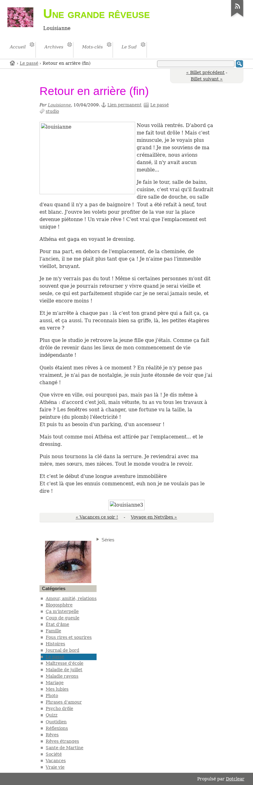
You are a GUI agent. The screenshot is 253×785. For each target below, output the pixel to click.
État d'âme (57, 624)
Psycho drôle (59, 708)
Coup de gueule (62, 617)
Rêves (52, 734)
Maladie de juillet (64, 669)
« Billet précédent (205, 72)
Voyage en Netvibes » (154, 517)
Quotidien (56, 721)
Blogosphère (59, 604)
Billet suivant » (207, 78)
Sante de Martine (64, 747)
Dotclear (235, 778)
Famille (53, 630)
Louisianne (59, 104)
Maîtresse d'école (64, 663)
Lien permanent (124, 104)
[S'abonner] (237, 16)
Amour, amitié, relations (71, 598)
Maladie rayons (62, 676)
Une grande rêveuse (96, 13)
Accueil (12, 62)
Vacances (56, 760)
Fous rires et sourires (69, 637)
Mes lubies (57, 689)
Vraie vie (55, 767)
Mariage (55, 682)
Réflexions (57, 728)
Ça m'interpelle (62, 611)
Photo (52, 695)
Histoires (55, 643)
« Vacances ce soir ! (97, 517)
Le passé (29, 63)
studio (52, 111)
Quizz (51, 715)
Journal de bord (62, 650)
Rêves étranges (62, 741)
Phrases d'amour (64, 702)
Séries (108, 539)
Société (54, 754)
